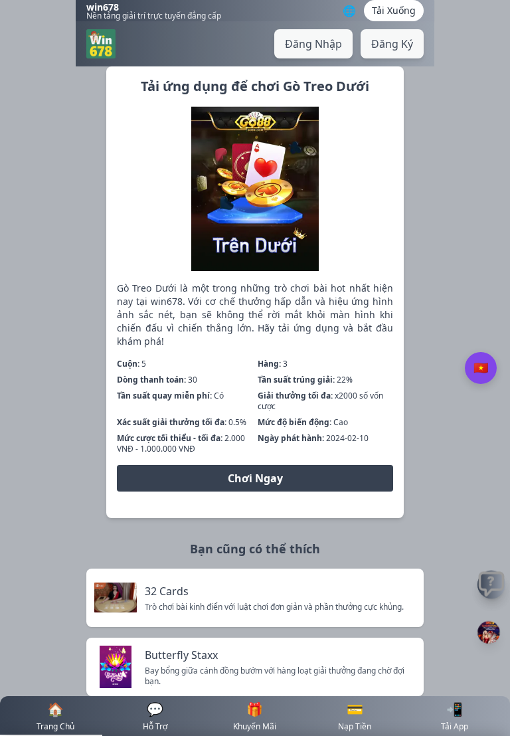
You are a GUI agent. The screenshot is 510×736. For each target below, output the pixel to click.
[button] (488, 632)
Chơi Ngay (255, 478)
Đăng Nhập (313, 44)
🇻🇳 (480, 368)
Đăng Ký (392, 44)
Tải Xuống (394, 10)
